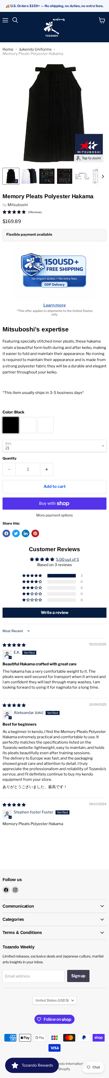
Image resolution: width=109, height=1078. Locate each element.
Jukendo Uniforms (35, 49)
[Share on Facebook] (6, 533)
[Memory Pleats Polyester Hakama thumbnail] (47, 176)
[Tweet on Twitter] (16, 533)
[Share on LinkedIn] (25, 533)
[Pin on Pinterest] (35, 533)
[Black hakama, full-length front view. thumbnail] (11, 176)
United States (52, 1000)
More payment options (54, 515)
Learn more (54, 305)
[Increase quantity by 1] (46, 469)
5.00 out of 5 (67, 559)
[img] (14, 645)
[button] (32, 575)
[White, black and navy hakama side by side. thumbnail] (29, 176)
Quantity (9, 458)
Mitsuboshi (18, 205)
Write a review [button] (54, 612)
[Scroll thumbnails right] (102, 176)
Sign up (78, 975)
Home (8, 49)
